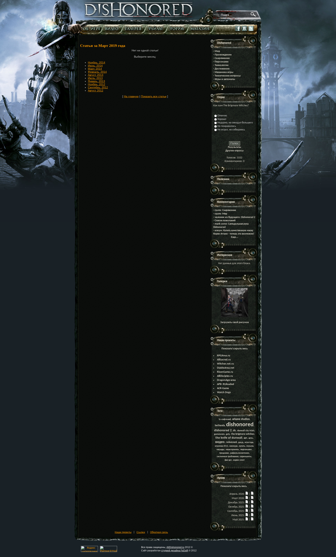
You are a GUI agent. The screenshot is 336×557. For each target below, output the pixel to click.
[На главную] (138, 16)
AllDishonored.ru (175, 547)
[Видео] (113, 28)
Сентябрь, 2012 (98, 87)
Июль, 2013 (95, 78)
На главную (131, 96)
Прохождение (223, 54)
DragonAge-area (226, 380)
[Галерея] (134, 28)
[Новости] (246, 494)
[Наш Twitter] (251, 31)
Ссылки (140, 532)
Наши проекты (123, 532)
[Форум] (177, 28)
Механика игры (224, 72)
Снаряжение (222, 58)
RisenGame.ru (225, 372)
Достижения (222, 68)
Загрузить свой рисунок (234, 322)
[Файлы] (156, 28)
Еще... (234, 237)
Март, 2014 (95, 68)
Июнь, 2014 (95, 65)
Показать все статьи (153, 96)
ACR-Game (223, 388)
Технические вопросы (228, 75)
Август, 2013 (95, 74)
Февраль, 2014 (97, 71)
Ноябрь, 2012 (96, 84)
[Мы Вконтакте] (244, 31)
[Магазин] (200, 28)
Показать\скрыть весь (234, 348)
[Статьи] (92, 28)
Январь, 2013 (96, 81)
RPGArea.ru (223, 355)
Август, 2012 (95, 90)
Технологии (221, 65)
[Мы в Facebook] (238, 31)
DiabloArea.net (225, 367)
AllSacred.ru (224, 359)
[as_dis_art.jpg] (234, 316)
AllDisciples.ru (225, 376)
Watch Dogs (224, 392)
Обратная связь (159, 532)
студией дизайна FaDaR (174, 550)
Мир (217, 51)
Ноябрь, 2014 (96, 62)
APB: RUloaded (225, 384)
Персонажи (221, 61)
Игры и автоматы (225, 79)
